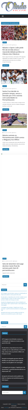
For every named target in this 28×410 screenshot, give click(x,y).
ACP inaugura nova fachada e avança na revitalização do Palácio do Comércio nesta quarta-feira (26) (13, 341)
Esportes (4, 42)
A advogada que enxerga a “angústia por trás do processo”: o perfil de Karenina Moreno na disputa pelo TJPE (13, 309)
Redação (15, 261)
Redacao (15, 44)
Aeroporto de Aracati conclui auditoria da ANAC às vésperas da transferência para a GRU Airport (13, 378)
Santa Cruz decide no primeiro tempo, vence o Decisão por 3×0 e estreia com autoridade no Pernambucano (12, 95)
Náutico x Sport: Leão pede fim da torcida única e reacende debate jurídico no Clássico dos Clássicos (13, 50)
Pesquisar (24, 392)
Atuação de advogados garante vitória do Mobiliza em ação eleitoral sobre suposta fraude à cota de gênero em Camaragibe (14, 303)
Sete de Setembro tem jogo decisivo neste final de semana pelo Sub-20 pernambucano (13, 267)
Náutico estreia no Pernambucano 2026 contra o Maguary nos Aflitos (13, 137)
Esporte (4, 258)
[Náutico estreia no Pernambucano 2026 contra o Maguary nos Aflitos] (14, 120)
